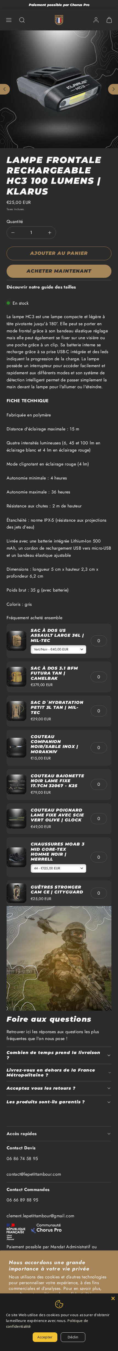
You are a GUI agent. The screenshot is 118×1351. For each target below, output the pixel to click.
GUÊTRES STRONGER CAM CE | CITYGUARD (57, 889)
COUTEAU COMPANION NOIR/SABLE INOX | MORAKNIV (54, 744)
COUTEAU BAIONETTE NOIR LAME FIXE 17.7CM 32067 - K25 (57, 781)
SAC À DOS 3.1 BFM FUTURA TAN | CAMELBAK (54, 673)
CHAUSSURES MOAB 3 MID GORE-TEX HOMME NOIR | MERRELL (58, 851)
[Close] (113, 1298)
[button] (8, 20)
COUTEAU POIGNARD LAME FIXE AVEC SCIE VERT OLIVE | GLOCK (57, 815)
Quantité (15, 221)
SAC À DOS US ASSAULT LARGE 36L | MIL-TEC (57, 635)
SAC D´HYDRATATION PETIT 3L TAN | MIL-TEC (57, 707)
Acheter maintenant (59, 271)
